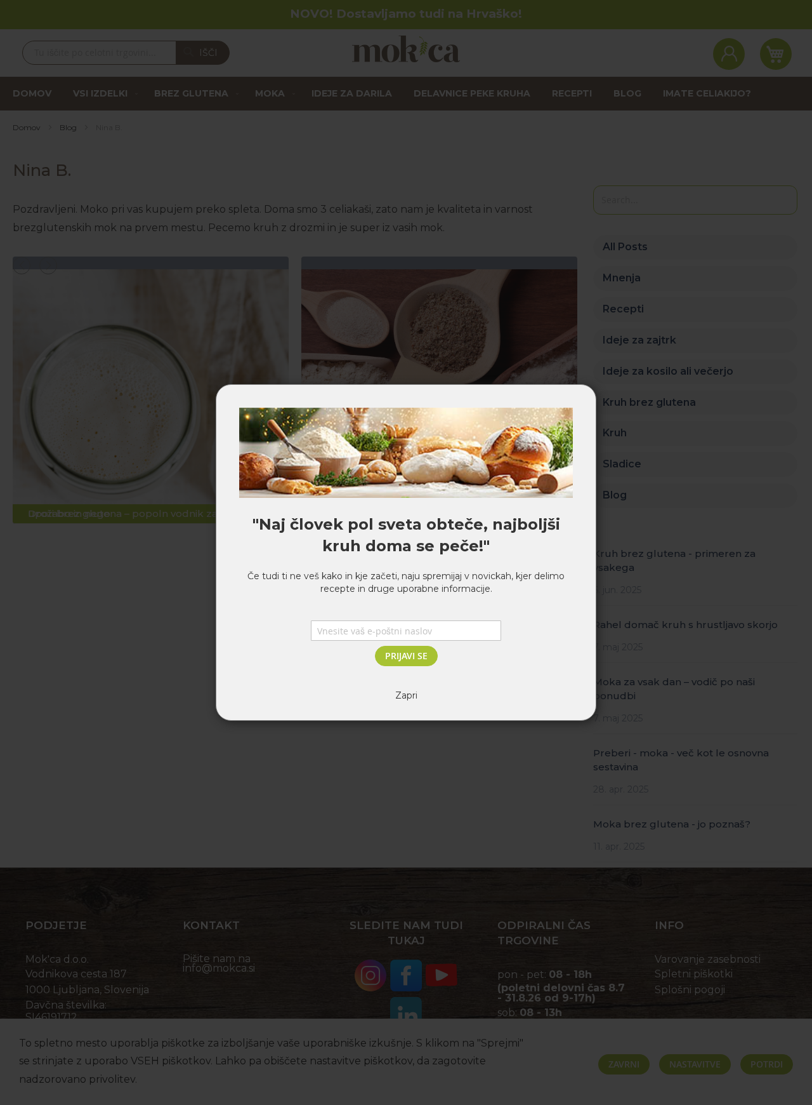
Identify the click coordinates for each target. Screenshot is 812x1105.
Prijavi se (406, 656)
